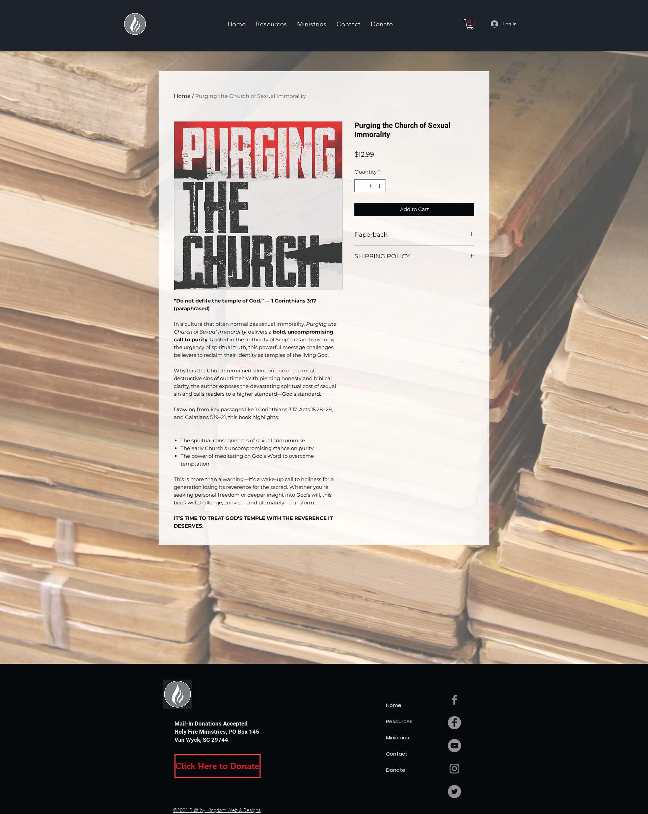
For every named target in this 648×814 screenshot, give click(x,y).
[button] (271, 24)
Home (182, 96)
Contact (396, 753)
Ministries (397, 737)
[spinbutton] (370, 186)
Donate (395, 769)
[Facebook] (454, 722)
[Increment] (380, 186)
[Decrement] (359, 186)
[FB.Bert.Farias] (454, 699)
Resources (399, 721)
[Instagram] (454, 768)
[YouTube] (454, 745)
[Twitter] (454, 791)
